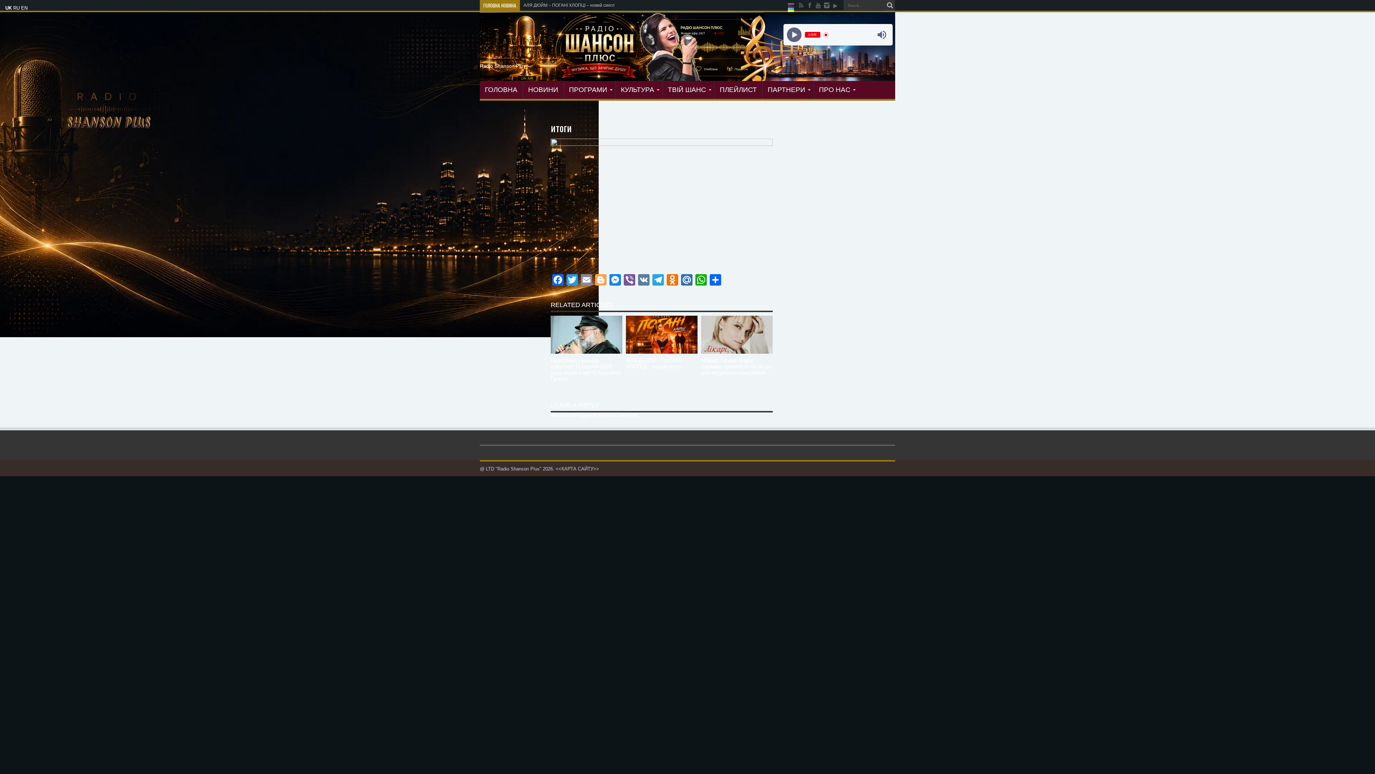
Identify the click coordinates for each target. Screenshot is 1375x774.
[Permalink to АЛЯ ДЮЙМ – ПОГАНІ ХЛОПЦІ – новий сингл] (662, 335)
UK (8, 8)
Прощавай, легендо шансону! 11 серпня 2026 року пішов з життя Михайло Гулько (586, 369)
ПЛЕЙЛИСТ (738, 90)
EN (24, 8)
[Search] (889, 5)
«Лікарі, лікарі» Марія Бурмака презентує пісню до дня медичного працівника (736, 366)
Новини (543, 90)
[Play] (794, 35)
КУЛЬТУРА (637, 90)
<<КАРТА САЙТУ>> (577, 469)
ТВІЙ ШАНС (687, 90)
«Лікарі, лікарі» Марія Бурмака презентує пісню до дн (578, 5)
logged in (587, 415)
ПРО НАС (834, 90)
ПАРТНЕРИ (786, 90)
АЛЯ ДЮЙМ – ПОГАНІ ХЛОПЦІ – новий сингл (654, 363)
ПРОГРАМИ (588, 90)
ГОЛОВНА (501, 90)
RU (16, 8)
